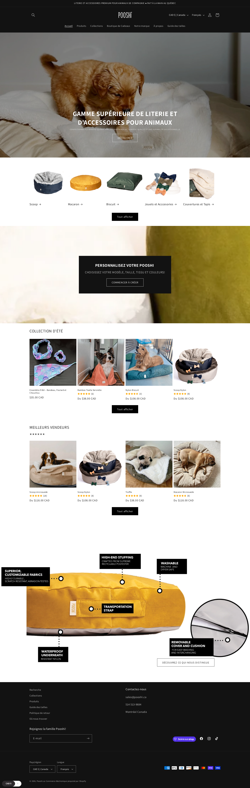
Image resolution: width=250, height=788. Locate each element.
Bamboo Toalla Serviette (90, 390)
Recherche (35, 689)
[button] (33, 15)
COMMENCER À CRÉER (125, 282)
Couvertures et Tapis (196, 204)
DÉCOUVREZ (125, 138)
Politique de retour (40, 713)
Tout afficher (125, 216)
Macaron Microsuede (184, 492)
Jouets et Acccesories (159, 204)
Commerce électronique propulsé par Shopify (66, 781)
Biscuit (110, 204)
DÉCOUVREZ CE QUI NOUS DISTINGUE (185, 662)
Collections (36, 695)
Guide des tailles (38, 707)
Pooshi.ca (41, 781)
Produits (34, 701)
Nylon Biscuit (132, 390)
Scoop (34, 204)
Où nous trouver (38, 718)
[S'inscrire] (88, 738)
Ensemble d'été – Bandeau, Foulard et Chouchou (48, 391)
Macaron (73, 204)
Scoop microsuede (39, 492)
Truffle (129, 492)
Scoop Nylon (180, 390)
